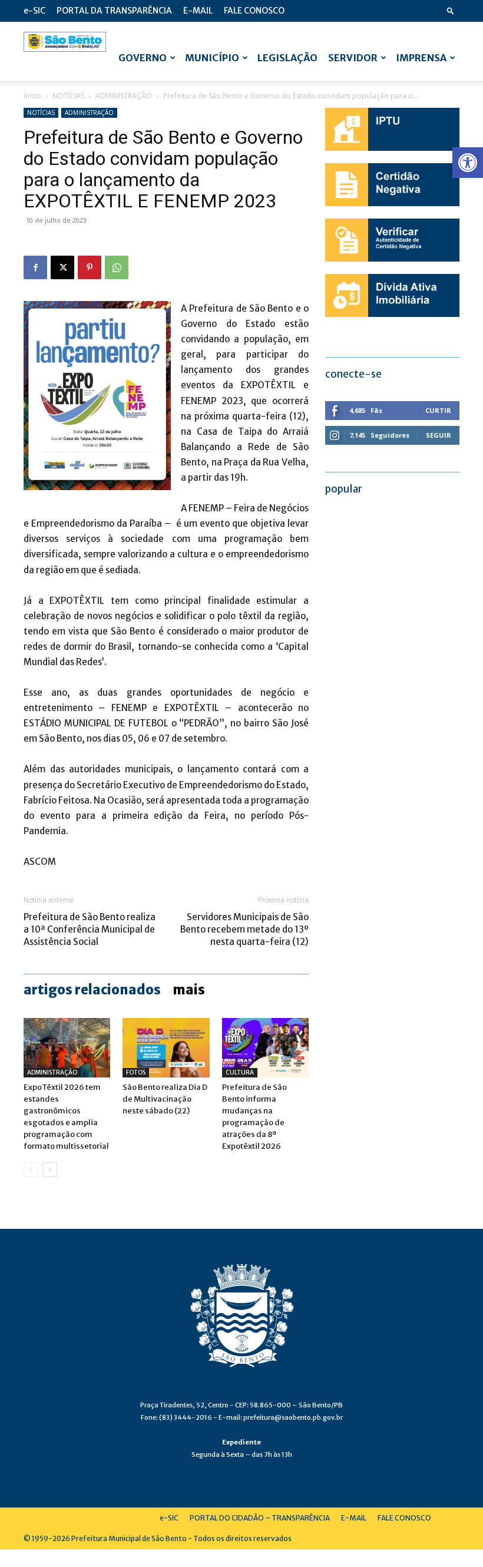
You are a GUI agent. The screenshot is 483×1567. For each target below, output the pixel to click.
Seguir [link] (438, 435)
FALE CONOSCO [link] (254, 10)
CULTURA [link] (240, 1072)
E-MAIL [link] (198, 10)
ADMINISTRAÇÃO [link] (123, 96)
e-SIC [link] (34, 10)
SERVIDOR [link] (353, 58)
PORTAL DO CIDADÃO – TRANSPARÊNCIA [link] (260, 1517)
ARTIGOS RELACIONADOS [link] (92, 990)
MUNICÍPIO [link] (212, 58)
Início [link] (32, 96)
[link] (467, 162)
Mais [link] (189, 990)
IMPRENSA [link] (421, 58)
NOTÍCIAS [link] (68, 96)
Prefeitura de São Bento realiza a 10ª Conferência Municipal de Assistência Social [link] (90, 929)
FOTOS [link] (135, 1072)
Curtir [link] (438, 410)
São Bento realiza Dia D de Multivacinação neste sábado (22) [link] (165, 1099)
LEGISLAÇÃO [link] (287, 58)
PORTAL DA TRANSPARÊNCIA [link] (114, 10)
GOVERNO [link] (142, 58)
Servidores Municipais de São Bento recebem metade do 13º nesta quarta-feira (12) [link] (244, 929)
